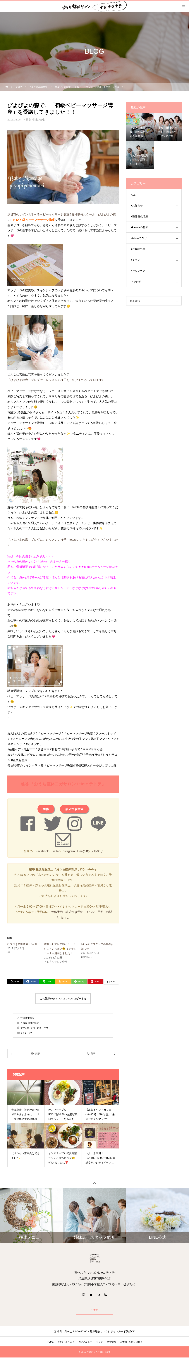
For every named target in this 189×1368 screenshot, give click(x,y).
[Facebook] (91, 1295)
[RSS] (105, 1295)
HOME (50, 1342)
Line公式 (83, 851)
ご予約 (94, 1309)
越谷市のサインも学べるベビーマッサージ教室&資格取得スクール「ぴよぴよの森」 (63, 214)
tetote (31, 1018)
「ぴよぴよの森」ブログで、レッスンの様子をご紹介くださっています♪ (55, 379)
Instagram (68, 851)
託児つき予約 (74, 911)
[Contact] (98, 1295)
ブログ (99, 1342)
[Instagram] (83, 1295)
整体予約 (57, 911)
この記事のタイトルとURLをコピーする (63, 998)
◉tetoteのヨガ (139, 238)
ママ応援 (24, 1028)
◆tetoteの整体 (139, 227)
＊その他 (136, 281)
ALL (133, 194)
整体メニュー (85, 1342)
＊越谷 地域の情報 (34, 119)
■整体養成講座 (139, 216)
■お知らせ (137, 205)
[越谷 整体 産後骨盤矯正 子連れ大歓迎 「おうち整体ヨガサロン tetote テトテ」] (94, 1258)
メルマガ (97, 851)
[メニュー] (183, 6)
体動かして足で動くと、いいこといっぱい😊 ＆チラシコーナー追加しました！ (60, 949)
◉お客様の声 (138, 249)
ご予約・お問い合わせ (131, 1342)
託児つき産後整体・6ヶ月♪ (23, 944)
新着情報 (111, 1342)
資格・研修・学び (39, 1028)
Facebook (42, 851)
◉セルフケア (138, 270)
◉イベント (136, 259)
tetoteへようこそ (66, 1342)
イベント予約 (95, 911)
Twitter (55, 851)
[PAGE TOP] (94, 1183)
